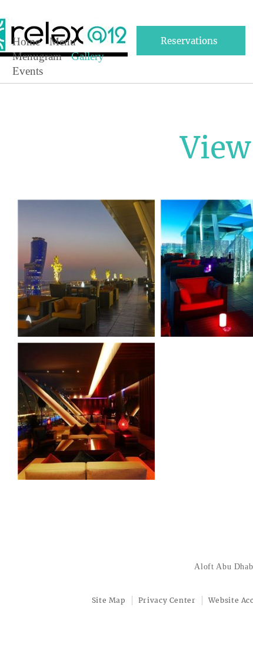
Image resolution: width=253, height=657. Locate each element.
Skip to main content (48, 37)
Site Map (109, 600)
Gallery (87, 56)
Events (27, 71)
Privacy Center (167, 600)
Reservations (189, 41)
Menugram (37, 56)
